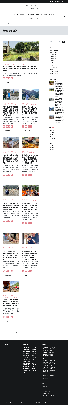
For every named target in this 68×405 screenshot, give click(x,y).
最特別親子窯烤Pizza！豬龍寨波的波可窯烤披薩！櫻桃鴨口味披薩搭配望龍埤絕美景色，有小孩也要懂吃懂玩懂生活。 (30, 159)
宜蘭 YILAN (53, 65)
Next (13, 332)
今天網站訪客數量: (47, 391)
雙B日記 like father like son (34, 6)
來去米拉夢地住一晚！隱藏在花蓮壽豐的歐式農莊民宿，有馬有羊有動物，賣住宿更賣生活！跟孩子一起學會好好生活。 (20, 68)
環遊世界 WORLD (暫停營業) (36, 14)
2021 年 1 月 (52, 138)
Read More (8, 82)
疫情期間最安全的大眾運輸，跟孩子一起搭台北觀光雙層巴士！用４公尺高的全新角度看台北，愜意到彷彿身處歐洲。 (29, 207)
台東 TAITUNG (54, 58)
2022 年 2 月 (52, 130)
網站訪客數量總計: (47, 395)
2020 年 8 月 (52, 149)
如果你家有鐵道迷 (29, 18)
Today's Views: (46, 388)
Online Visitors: (46, 386)
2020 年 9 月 (52, 147)
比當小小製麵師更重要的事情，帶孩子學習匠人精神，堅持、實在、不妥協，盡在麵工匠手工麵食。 (10, 255)
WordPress (47, 402)
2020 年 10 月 (53, 145)
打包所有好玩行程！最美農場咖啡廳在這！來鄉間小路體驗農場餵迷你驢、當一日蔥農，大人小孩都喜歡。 (10, 159)
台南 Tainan (53, 56)
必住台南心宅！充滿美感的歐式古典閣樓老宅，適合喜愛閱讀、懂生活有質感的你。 (59, 84)
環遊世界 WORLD (54, 73)
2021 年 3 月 (52, 134)
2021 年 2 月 (52, 136)
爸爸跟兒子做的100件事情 (49, 14)
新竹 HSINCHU (54, 67)
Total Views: (45, 393)
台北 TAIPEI (32, 103)
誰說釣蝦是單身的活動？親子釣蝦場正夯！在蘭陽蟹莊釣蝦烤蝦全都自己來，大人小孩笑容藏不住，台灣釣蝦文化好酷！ (29, 255)
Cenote (33, 402)
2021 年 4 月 (52, 132)
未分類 (12, 64)
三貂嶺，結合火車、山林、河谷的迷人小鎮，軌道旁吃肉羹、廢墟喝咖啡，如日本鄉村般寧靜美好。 (29, 111)
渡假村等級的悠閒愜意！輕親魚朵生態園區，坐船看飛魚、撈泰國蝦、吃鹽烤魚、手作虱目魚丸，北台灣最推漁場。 (10, 111)
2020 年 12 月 (53, 141)
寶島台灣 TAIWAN (24, 14)
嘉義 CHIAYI (13, 295)
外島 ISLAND (54, 62)
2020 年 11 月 (53, 143)
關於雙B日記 (16, 14)
